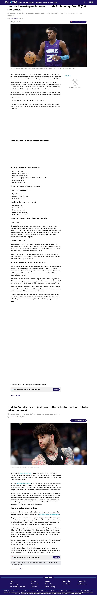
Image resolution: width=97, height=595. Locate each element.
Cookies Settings (50, 587)
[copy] (20, 22)
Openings (33, 581)
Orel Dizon (12, 417)
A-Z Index (34, 587)
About (12, 581)
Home (12, 395)
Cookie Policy (66, 584)
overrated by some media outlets (49, 514)
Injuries (50, 2)
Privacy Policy (35, 584)
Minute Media (11, 590)
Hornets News (19, 568)
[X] (87, 2)
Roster (45, 2)
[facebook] (84, 2)
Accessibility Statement (17, 587)
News (20, 2)
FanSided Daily (81, 581)
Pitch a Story (14, 584)
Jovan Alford (13, 18)
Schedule (31, 2)
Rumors (25, 2)
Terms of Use (49, 584)
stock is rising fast (25, 473)
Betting (17, 395)
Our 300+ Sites (66, 581)
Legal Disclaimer (82, 584)
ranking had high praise (23, 483)
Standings (39, 2)
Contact (47, 581)
